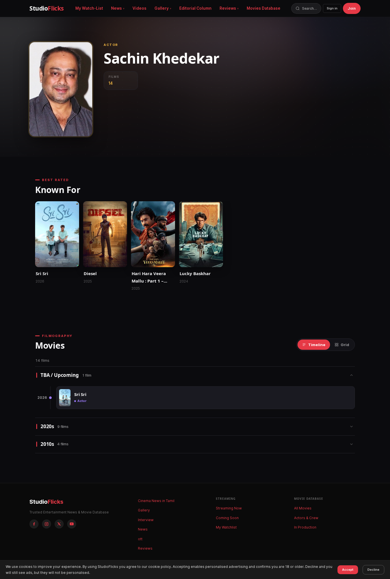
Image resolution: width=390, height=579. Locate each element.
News (116, 8)
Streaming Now (229, 508)
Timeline (316, 344)
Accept (347, 570)
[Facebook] (34, 524)
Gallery (161, 8)
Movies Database (263, 8)
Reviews (228, 8)
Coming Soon (227, 518)
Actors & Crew (306, 518)
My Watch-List (89, 8)
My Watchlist (226, 527)
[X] (59, 524)
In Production (305, 527)
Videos (139, 8)
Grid (345, 344)
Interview (146, 520)
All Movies (302, 508)
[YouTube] (71, 524)
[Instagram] (46, 524)
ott (140, 539)
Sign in (332, 8)
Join (352, 8)
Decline (373, 570)
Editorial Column (195, 8)
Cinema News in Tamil (156, 501)
